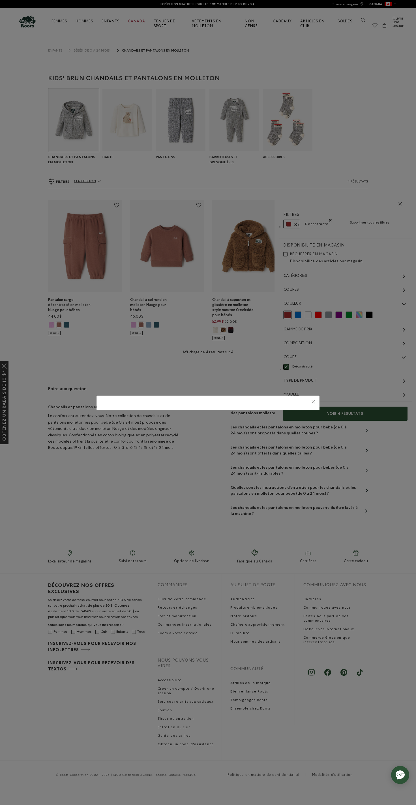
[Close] (313, 402)
